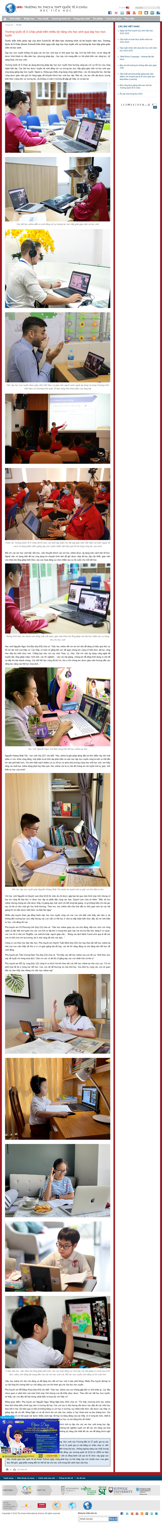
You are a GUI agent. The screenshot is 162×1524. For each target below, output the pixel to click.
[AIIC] (41, 1505)
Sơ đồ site (81, 1478)
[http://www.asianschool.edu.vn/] (88, 1505)
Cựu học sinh (113, 18)
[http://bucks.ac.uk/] (70, 1490)
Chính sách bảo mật (46, 1478)
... (146, 105)
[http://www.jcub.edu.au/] (143, 1490)
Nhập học (29, 18)
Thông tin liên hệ (66, 1478)
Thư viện (129, 18)
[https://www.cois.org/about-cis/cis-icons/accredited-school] (27, 1490)
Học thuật (43, 18)
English (122, 7)
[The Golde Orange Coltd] (26, 1505)
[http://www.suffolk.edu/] (120, 1490)
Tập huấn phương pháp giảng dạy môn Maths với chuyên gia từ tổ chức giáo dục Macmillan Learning (137, 76)
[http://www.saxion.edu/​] (88, 1490)
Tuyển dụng (8, 1478)
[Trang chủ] (5, 18)
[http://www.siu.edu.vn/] (57, 1505)
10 (143, 105)
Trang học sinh (81, 18)
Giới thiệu (15, 18)
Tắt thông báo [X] (7, 1417)
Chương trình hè (61, 18)
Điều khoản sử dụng (25, 1478)
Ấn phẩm (98, 18)
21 (149, 105)
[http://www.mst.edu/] (102, 1490)
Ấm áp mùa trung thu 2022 (131, 94)
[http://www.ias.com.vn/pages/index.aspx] (72, 1505)
